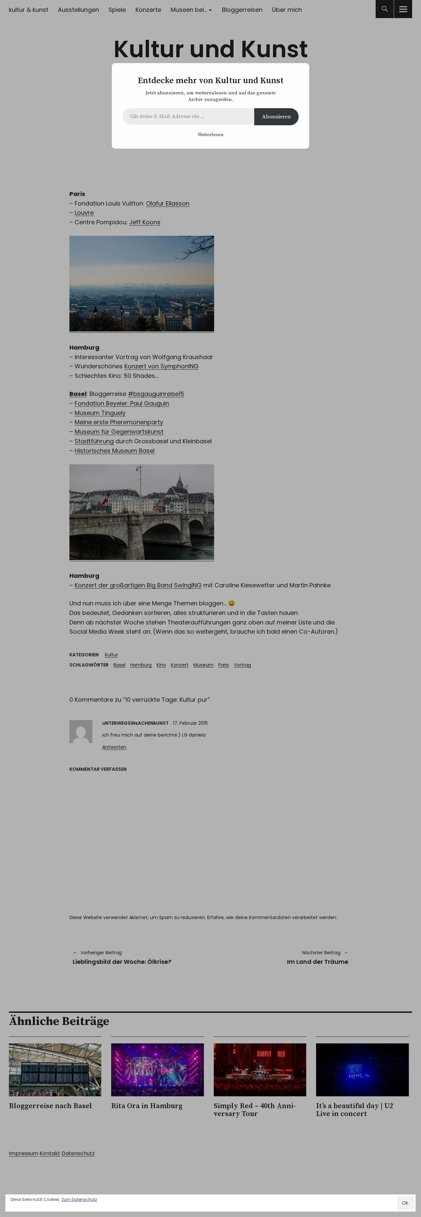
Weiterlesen (210, 135)
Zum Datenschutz (79, 1199)
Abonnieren (276, 116)
